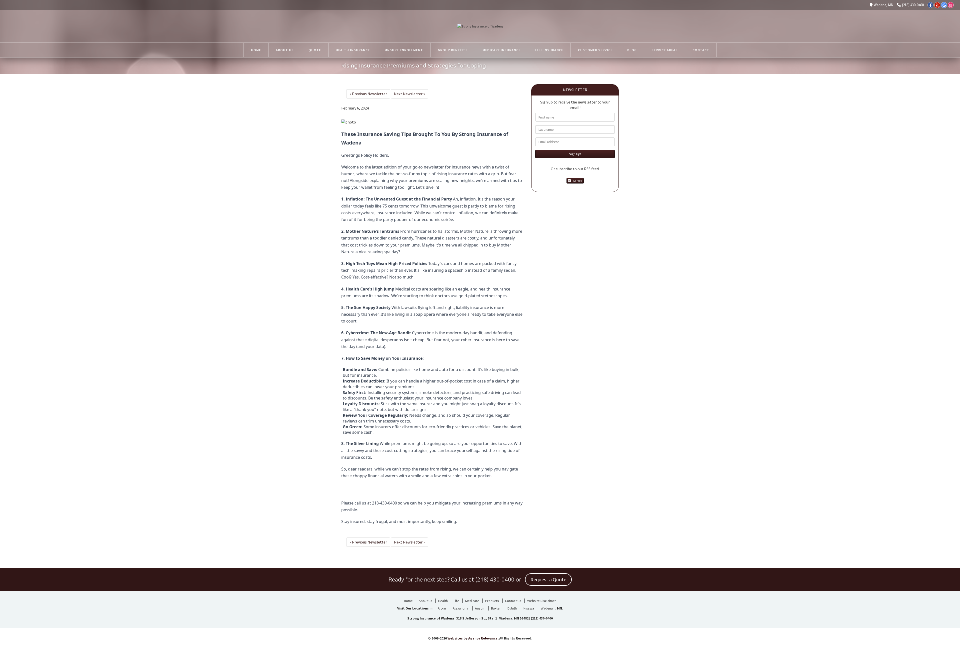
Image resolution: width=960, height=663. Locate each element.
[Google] (944, 5)
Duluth (512, 608)
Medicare (472, 600)
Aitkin (442, 608)
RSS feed (576, 180)
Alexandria (460, 608)
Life (456, 600)
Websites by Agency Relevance (473, 638)
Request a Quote (548, 580)
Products (492, 600)
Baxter (496, 608)
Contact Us (513, 600)
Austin (479, 608)
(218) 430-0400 (913, 4)
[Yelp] (937, 5)
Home (408, 600)
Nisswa (529, 608)
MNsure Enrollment (403, 50)
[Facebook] (931, 5)
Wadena (547, 608)
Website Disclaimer (541, 600)
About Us (425, 600)
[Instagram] (951, 5)
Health (443, 600)
